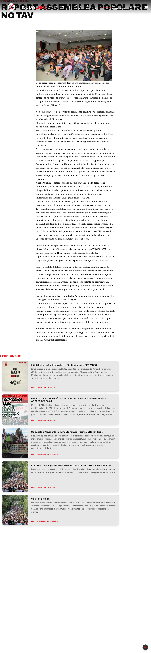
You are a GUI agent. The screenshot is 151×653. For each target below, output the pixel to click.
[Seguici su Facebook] (141, 7)
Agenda (53, 7)
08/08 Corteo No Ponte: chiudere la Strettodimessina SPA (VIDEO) (64, 365)
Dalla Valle (78, 7)
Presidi (66, 7)
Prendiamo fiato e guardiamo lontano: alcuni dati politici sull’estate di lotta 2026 (71, 465)
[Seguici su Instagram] (135, 7)
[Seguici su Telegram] (129, 7)
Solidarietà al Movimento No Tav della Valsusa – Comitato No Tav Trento (67, 432)
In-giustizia (91, 7)
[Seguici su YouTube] (146, 7)
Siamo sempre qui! (40, 499)
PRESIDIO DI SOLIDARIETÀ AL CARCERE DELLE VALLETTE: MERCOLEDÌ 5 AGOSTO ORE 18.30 (68, 399)
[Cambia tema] (145, 647)
